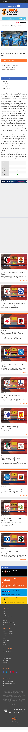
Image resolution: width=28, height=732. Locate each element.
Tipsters (4, 613)
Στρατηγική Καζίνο (7, 658)
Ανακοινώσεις (6, 653)
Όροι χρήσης (14, 719)
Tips (26, 269)
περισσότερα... (23, 280)
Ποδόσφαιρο (6, 660)
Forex (4, 665)
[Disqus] (14, 200)
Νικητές (4, 644)
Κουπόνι (5, 636)
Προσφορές (5, 620)
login (7, 723)
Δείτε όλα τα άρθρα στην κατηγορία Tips (18, 563)
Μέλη (4, 642)
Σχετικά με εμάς (14, 718)
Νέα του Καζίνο (6, 656)
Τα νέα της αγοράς (7, 651)
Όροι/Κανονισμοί (6, 640)
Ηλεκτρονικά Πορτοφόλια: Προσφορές (11, 624)
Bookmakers (5, 618)
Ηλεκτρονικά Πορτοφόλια (8, 622)
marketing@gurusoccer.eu (10, 683)
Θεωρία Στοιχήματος (7, 615)
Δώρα (4, 638)
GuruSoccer (4, 1)
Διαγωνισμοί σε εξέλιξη (8, 633)
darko (17, 29)
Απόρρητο (14, 720)
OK (18, 6)
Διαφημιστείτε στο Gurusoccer (11, 685)
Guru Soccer (14, 717)
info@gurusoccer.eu (9, 681)
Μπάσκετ (5, 662)
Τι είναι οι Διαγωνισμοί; (8, 631)
